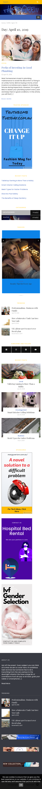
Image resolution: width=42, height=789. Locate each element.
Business (18, 281)
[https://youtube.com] (35, 349)
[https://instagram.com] (16, 349)
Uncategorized (21, 410)
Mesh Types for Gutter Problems (15, 189)
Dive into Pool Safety (10, 194)
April (13, 23)
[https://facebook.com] (6, 349)
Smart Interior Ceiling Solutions (14, 185)
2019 (8, 23)
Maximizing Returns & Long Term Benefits (21, 284)
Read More (7, 99)
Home (4, 23)
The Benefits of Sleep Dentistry (14, 198)
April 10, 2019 (7, 75)
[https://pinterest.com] (26, 349)
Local (4, 63)
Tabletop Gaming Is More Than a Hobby (18, 180)
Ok (21, 785)
